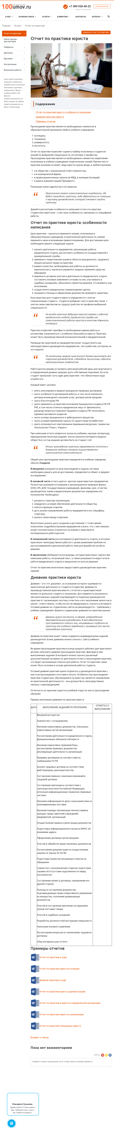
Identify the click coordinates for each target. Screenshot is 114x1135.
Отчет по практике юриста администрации (62, 991)
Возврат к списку (40, 1037)
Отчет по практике (12, 33)
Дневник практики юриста (50, 117)
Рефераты (8, 47)
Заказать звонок (101, 6)
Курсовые (8, 58)
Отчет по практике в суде (53, 957)
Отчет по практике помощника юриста (60, 1026)
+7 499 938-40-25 (80, 6)
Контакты (80, 17)
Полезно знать (27, 17)
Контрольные (10, 64)
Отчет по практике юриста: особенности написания (63, 112)
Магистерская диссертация (10, 40)
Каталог (96, 17)
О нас (8, 17)
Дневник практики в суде (52, 980)
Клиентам (62, 17)
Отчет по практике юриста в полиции (59, 968)
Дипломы (8, 53)
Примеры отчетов (45, 121)
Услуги (46, 17)
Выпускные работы (12, 70)
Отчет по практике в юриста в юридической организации (69, 1003)
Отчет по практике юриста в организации (61, 1014)
